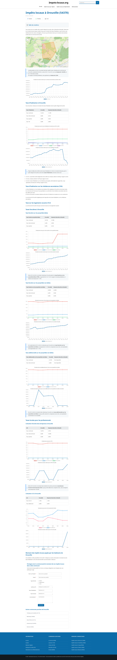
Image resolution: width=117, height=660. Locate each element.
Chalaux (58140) (52, 645)
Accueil (40, 6)
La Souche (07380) (52, 640)
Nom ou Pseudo (32, 573)
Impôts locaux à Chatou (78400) (77, 647)
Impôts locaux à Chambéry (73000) (78, 642)
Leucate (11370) (52, 642)
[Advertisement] (81, 36)
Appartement (41, 582)
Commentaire (33, 597)
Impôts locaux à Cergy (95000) (77, 645)
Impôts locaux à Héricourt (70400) (78, 640)
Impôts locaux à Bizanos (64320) (78, 649)
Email (34, 577)
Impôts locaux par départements (63, 6)
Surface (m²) (33, 587)
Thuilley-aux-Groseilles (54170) (33, 613)
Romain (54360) (30, 626)
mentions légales (80, 656)
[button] (27, 38)
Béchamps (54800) (31, 616)
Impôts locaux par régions (49, 6)
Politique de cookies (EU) (31, 647)
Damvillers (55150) (52, 647)
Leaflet (58, 66)
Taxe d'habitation (32, 590)
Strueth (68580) (52, 649)
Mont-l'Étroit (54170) (31, 620)
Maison (40, 580)
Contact (27, 642)
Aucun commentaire (30, 15)
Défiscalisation (75, 6)
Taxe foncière (33, 593)
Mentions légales (29, 645)
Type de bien (33, 580)
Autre (40, 583)
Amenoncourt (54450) (31, 623)
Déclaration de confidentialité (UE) (33, 649)
